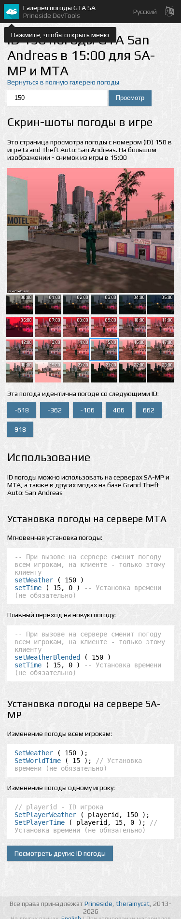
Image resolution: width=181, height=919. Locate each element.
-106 (87, 410)
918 (20, 429)
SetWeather (33, 753)
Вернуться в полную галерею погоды (63, 82)
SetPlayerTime (39, 822)
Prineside (98, 903)
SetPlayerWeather (45, 815)
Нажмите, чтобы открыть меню (60, 35)
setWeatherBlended (47, 657)
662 (148, 410)
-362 (54, 410)
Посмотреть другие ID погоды (60, 853)
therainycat (133, 903)
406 (119, 410)
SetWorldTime (37, 760)
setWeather (33, 580)
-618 (21, 410)
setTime (28, 588)
